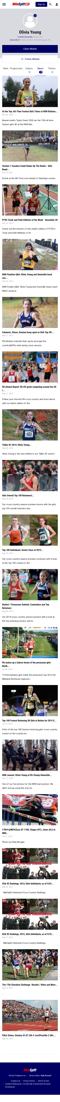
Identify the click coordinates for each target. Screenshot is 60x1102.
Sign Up (41, 4)
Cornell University (25, 37)
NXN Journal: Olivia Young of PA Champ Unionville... (27, 775)
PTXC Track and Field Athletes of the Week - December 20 (30, 220)
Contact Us (15, 1081)
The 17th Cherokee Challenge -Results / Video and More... (30, 984)
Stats (5, 68)
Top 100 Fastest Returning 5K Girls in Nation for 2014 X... (29, 720)
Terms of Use (43, 1081)
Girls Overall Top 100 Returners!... (18, 495)
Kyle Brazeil (46, 1076)
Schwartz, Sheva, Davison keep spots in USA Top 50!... (28, 332)
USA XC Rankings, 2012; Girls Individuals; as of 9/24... (28, 883)
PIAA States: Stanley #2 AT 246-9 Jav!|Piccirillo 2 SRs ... (29, 1035)
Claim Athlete (30, 48)
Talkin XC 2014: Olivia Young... (17, 445)
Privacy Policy (29, 1081)
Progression (16, 68)
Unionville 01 (15, 40)
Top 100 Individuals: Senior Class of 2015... (22, 550)
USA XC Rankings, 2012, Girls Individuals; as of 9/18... (28, 934)
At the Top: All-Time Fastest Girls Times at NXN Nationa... (30, 111)
